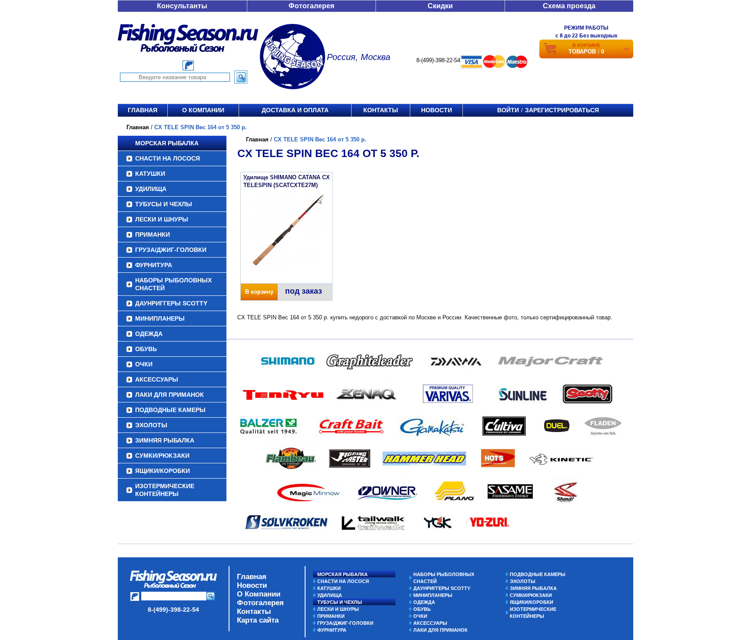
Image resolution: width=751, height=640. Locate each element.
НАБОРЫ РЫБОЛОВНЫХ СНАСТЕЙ (173, 284)
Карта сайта (258, 620)
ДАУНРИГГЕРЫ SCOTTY (171, 303)
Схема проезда (569, 6)
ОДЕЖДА (149, 333)
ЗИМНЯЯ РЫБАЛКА (164, 440)
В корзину (259, 291)
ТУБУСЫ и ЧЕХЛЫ (163, 204)
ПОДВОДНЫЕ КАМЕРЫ (170, 409)
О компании (203, 110)
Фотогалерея (311, 6)
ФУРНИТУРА (153, 264)
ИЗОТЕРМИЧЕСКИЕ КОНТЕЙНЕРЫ (164, 490)
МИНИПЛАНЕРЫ (160, 318)
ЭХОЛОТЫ (151, 425)
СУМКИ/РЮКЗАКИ (162, 455)
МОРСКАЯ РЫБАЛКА (167, 143)
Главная (142, 110)
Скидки (440, 6)
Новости (436, 110)
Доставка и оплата (295, 110)
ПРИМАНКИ (152, 234)
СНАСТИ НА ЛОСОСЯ (167, 158)
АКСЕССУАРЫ (156, 379)
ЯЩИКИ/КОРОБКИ (162, 470)
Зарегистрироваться (562, 110)
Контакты (380, 110)
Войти (508, 110)
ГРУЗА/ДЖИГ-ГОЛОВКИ (170, 249)
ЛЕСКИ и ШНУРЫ (161, 219)
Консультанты (182, 6)
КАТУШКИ (150, 173)
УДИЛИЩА (150, 188)
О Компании (258, 594)
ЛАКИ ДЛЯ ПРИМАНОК (169, 394)
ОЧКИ (144, 364)
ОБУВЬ (146, 348)
